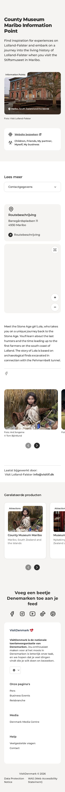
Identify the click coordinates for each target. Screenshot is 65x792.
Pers (12, 690)
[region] (32, 278)
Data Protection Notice (14, 780)
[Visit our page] (22, 614)
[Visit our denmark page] (12, 614)
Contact (15, 748)
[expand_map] (55, 250)
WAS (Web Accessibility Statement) (42, 780)
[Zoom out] (55, 307)
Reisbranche (17, 700)
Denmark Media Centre (24, 721)
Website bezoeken (26, 134)
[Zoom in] (55, 297)
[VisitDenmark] (21, 630)
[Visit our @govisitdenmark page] (43, 614)
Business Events (20, 695)
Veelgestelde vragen (23, 743)
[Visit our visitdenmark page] (32, 614)
